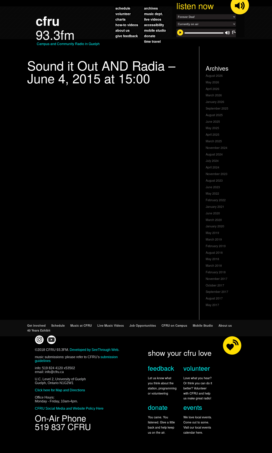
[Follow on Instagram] (39, 339)
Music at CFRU (81, 325)
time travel (152, 41)
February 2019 (216, 246)
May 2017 (212, 305)
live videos (152, 19)
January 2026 (215, 102)
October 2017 (215, 285)
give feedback (126, 35)
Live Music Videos (110, 325)
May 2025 (212, 128)
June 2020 (213, 213)
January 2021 (215, 206)
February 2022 (216, 200)
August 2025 (214, 115)
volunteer (123, 13)
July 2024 (212, 160)
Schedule (58, 325)
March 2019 (214, 239)
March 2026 (214, 95)
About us (225, 325)
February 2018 (216, 272)
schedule (122, 8)
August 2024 (214, 154)
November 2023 (216, 174)
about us (122, 30)
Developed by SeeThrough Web (94, 350)
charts (120, 19)
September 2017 (217, 291)
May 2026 (212, 82)
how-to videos (126, 24)
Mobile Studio (203, 325)
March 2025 (214, 141)
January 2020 (215, 226)
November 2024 (216, 147)
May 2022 (212, 193)
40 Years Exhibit (38, 330)
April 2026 (212, 89)
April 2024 (212, 167)
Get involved (36, 325)
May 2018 (212, 259)
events (192, 407)
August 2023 (214, 180)
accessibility (154, 24)
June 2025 (213, 121)
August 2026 (214, 75)
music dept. (153, 13)
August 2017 (214, 298)
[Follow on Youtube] (51, 339)
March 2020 (214, 220)
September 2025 (217, 108)
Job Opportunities (142, 325)
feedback (161, 368)
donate (149, 35)
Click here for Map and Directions (60, 390)
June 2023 (213, 187)
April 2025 (212, 134)
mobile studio (155, 30)
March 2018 (214, 265)
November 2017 (216, 278)
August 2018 (214, 252)
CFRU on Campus (174, 325)
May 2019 (212, 233)
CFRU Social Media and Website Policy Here (69, 408)
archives (151, 8)
